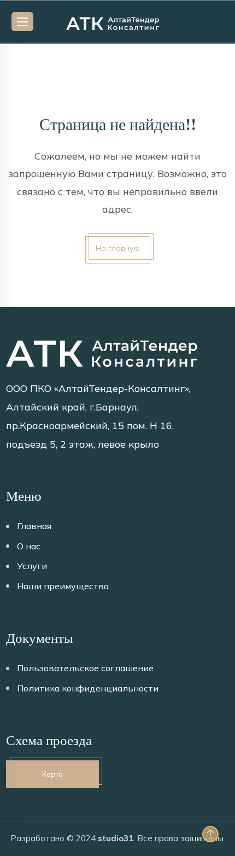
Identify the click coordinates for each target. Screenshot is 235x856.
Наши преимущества (63, 586)
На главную (118, 248)
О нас (28, 546)
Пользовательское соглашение (85, 667)
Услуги (32, 565)
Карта (52, 774)
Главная (34, 525)
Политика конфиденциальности (87, 688)
